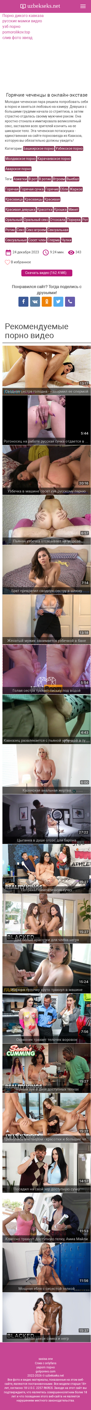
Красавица (14, 199)
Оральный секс (36, 220)
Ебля (64, 189)
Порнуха (74, 220)
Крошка (60, 209)
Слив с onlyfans (45, 1363)
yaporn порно (45, 1367)
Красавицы (34, 199)
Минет (73, 209)
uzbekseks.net (43, 6)
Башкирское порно (39, 148)
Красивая (52, 199)
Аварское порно (18, 169)
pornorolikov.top (16, 32)
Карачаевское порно (54, 159)
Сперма (54, 240)
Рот (85, 220)
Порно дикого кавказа (23, 15)
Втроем (59, 179)
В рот (33, 179)
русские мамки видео (22, 21)
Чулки (66, 240)
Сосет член (37, 240)
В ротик (45, 179)
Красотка (44, 209)
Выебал (72, 179)
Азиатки (20, 179)
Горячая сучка (32, 189)
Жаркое (76, 189)
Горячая (12, 189)
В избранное (21, 262)
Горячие (51, 189)
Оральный (13, 220)
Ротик (10, 230)
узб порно (11, 26)
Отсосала (57, 220)
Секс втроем (36, 230)
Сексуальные (16, 240)
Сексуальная (58, 230)
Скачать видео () (45, 273)
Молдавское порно (20, 159)
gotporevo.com (46, 1371)
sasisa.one (46, 1359)
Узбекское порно (69, 148)
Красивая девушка (20, 209)
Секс (20, 230)
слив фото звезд (17, 37)
